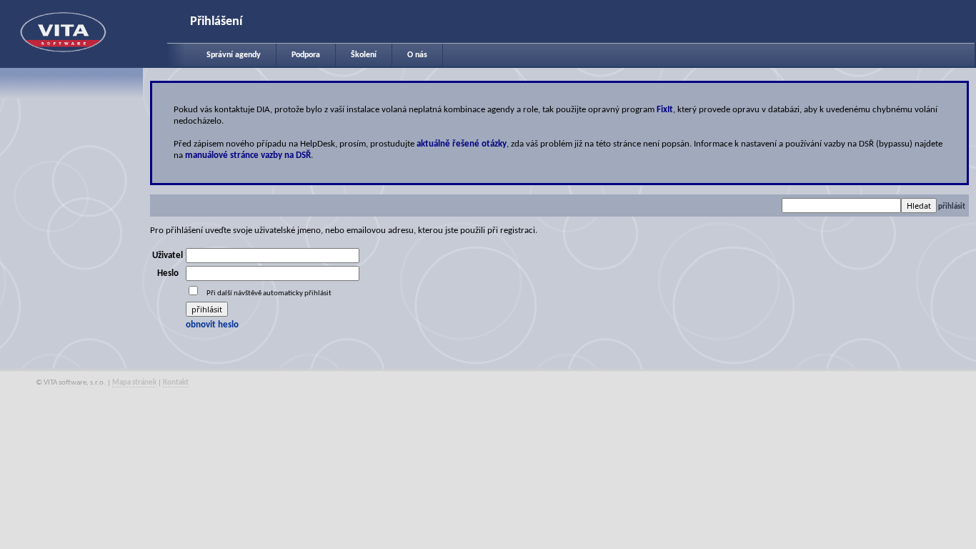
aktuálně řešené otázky (462, 144)
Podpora (306, 55)
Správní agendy (233, 55)
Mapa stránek (134, 383)
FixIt (665, 109)
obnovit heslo (212, 325)
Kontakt (176, 383)
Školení (364, 55)
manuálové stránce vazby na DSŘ (248, 155)
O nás (417, 55)
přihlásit (951, 207)
